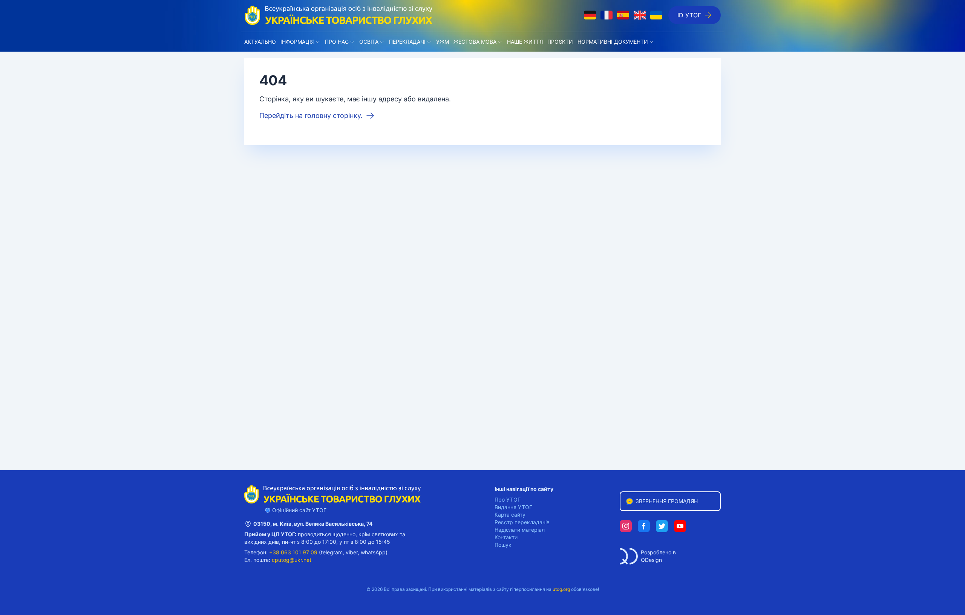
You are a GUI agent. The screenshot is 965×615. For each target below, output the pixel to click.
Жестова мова (474, 41)
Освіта (368, 41)
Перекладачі (407, 41)
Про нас (337, 41)
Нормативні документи (612, 41)
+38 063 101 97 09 (293, 552)
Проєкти (560, 41)
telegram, (332, 552)
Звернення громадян (667, 501)
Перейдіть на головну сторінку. (311, 115)
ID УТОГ (689, 15)
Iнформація (297, 41)
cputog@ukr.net (291, 560)
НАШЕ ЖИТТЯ (525, 41)
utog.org (561, 589)
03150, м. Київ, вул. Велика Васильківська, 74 (312, 523)
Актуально (260, 41)
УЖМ (442, 41)
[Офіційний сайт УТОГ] (338, 15)
